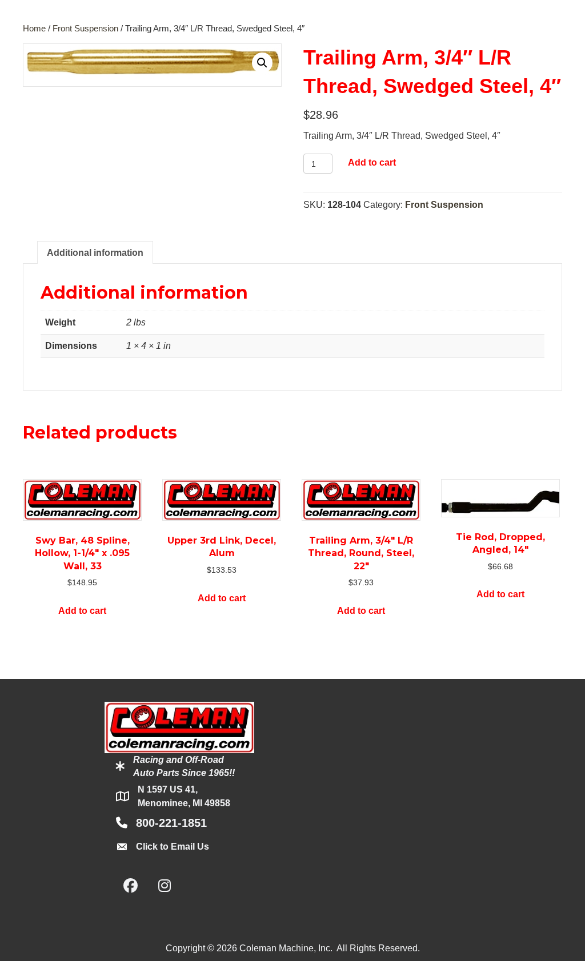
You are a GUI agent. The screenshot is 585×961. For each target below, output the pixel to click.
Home (34, 28)
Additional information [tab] (95, 253)
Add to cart (372, 162)
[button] (262, 63)
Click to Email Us (172, 846)
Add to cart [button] (82, 611)
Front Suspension (85, 28)
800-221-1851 (171, 823)
